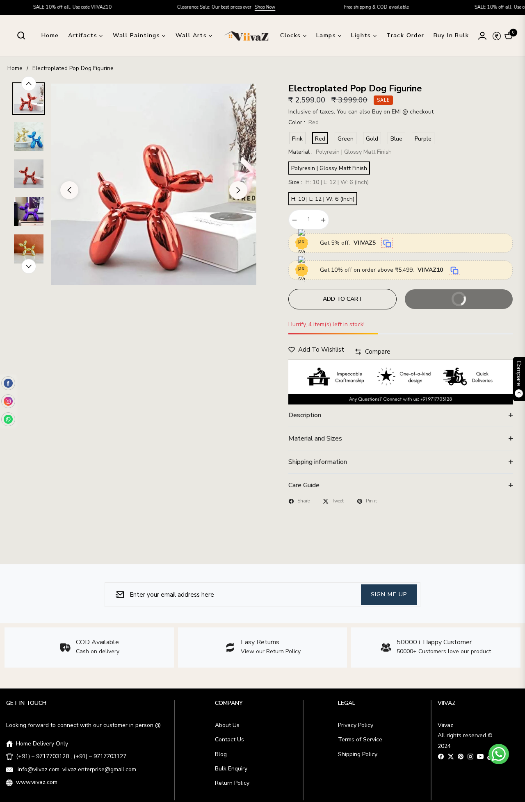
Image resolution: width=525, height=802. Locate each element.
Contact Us (229, 739)
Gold (372, 139)
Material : (340, 152)
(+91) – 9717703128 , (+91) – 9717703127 (71, 756)
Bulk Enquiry (231, 768)
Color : (303, 122)
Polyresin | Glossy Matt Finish (329, 168)
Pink (297, 139)
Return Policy (232, 783)
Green (346, 139)
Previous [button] (69, 190)
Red (320, 139)
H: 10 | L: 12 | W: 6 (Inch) (322, 199)
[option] (153, 184)
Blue (396, 139)
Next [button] (238, 190)
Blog (221, 754)
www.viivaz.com (36, 782)
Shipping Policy (357, 754)
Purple (423, 139)
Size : (328, 182)
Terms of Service (360, 739)
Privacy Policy (355, 725)
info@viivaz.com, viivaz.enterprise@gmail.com (76, 769)
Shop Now (237, 7)
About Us (227, 725)
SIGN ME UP (388, 594)
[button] (21, 35)
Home (15, 68)
